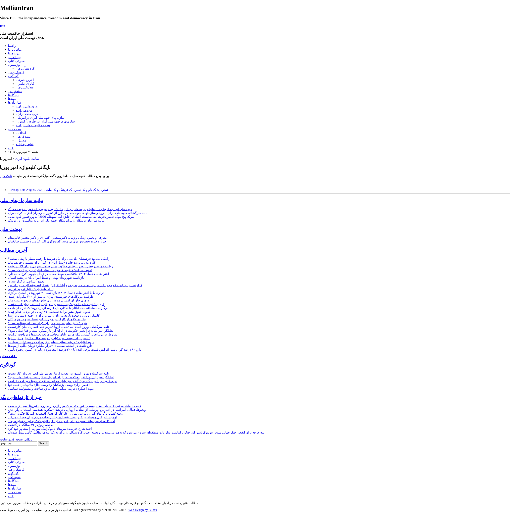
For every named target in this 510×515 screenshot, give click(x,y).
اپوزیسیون (14, 64)
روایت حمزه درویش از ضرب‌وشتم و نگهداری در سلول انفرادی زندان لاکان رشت (60, 266)
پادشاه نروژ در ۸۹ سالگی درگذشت (31, 425)
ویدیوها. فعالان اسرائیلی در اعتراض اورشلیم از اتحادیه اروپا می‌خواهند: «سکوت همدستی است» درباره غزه (77, 409)
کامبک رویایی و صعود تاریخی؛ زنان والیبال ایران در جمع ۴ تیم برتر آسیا (54, 315)
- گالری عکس (25, 83)
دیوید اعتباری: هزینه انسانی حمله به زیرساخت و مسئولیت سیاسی (51, 342)
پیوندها (12, 98)
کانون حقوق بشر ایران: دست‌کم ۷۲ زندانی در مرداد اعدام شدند (49, 311)
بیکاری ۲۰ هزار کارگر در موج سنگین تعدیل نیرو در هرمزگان (47, 319)
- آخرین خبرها (25, 79)
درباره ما (14, 53)
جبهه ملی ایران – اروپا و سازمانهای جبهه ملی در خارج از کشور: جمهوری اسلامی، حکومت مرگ (70, 209)
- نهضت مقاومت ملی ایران (33, 125)
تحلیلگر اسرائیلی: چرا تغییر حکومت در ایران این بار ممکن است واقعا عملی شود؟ (61, 330)
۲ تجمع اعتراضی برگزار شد (26, 281)
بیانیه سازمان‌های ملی (21, 200)
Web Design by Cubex (142, 510)
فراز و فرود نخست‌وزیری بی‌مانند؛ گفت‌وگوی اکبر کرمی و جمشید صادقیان (57, 241)
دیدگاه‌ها (13, 95)
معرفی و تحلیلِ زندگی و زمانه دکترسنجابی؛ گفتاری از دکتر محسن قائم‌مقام (58, 237)
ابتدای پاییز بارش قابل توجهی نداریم (31, 289)
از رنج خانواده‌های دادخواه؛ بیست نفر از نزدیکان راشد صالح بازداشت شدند (56, 304)
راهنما (12, 45)
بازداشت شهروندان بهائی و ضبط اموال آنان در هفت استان (46, 277)
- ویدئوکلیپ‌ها (24, 87)
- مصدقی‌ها (23, 136)
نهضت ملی (15, 129)
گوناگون (13, 76)
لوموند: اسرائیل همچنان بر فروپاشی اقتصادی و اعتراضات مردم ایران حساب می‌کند (62, 417)
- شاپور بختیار (24, 144)
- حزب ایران (24, 110)
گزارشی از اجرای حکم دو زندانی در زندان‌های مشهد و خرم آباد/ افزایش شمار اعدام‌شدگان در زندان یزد (75, 285)
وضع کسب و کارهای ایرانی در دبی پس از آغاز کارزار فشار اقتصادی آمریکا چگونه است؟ (65, 413)
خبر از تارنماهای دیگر (21, 397)
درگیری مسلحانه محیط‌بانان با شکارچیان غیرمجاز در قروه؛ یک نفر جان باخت (58, 308)
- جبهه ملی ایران (26, 106)
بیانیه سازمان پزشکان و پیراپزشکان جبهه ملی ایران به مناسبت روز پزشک (56, 220)
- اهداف (21, 132)
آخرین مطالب (13, 250)
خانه (11, 148)
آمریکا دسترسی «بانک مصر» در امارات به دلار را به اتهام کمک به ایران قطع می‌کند (61, 421)
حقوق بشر (15, 91)
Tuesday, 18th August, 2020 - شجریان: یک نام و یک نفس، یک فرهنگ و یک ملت (58, 189)
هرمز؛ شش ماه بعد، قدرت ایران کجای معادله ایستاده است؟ (47, 323)
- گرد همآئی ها (25, 68)
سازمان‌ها (14, 102)
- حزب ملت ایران (27, 114)
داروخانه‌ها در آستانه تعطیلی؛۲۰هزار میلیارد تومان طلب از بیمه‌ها (50, 345)
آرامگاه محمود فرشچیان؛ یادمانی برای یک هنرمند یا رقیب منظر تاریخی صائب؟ (59, 258)
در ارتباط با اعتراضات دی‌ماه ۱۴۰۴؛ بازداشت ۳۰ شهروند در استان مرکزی (56, 292)
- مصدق (21, 140)
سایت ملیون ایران (27, 158)
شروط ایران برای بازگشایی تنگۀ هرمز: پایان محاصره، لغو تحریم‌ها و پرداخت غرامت (62, 334)
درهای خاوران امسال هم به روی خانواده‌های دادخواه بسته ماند (48, 300)
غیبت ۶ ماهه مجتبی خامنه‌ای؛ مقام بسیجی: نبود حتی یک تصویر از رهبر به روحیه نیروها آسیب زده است (74, 406)
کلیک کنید (6, 176)
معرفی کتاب (16, 61)
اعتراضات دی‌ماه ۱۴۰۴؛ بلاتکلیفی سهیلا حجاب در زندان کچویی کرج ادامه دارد (58, 274)
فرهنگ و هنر (16, 72)
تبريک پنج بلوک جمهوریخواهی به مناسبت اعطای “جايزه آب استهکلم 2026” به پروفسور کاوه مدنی (71, 216)
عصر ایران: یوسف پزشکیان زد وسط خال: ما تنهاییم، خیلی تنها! (49, 338)
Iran (2, 25)
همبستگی (14, 477)
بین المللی (14, 57)
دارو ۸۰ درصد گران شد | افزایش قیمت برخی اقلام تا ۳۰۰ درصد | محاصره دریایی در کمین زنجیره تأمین (74, 349)
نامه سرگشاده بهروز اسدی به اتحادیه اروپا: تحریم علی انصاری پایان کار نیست (58, 327)
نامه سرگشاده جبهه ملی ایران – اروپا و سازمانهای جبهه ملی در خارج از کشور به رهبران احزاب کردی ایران (77, 213)
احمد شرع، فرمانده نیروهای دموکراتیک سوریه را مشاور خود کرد (50, 428)
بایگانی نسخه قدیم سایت (16, 439)
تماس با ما (15, 49)
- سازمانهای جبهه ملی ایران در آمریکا (40, 117)
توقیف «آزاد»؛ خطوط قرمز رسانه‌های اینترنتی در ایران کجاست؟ (50, 270)
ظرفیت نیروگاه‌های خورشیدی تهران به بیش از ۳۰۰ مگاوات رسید (51, 296)
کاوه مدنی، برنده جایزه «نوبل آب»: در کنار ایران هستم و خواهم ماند (51, 262)
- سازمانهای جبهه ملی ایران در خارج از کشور (45, 121)
